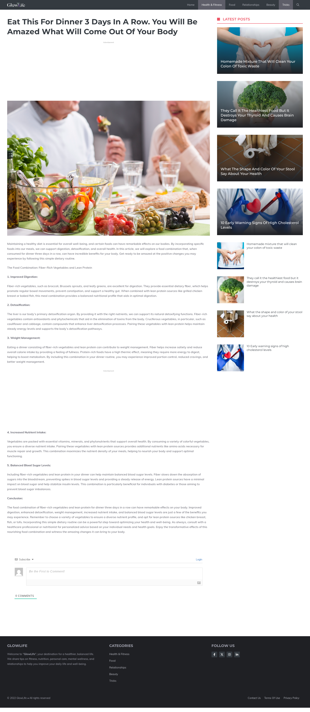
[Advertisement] (108, 70)
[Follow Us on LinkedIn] (237, 654)
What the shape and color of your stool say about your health (274, 314)
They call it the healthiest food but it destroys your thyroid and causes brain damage (257, 115)
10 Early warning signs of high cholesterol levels (268, 348)
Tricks (285, 4)
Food (232, 4)
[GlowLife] (17, 5)
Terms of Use (272, 698)
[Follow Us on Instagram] (229, 654)
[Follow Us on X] (222, 654)
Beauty (270, 4)
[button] (298, 5)
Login (198, 559)
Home (190, 4)
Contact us (254, 698)
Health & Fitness (212, 4)
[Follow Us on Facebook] (214, 654)
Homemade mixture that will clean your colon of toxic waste (272, 245)
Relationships (250, 4)
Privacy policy (291, 698)
